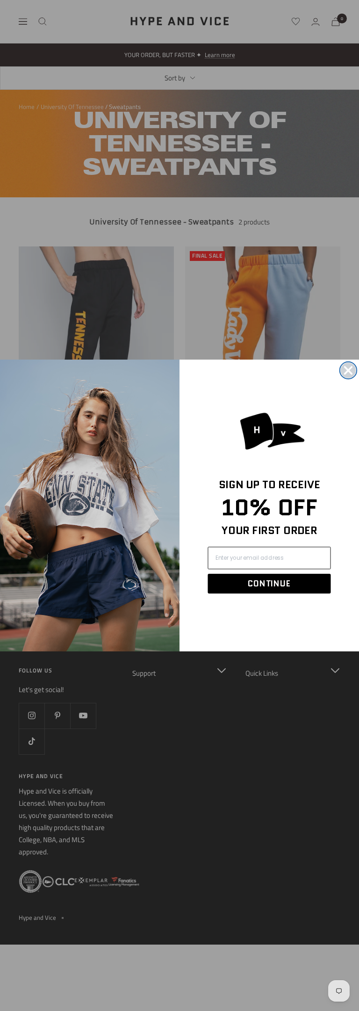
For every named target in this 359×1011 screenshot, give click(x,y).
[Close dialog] (348, 370)
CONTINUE (269, 583)
